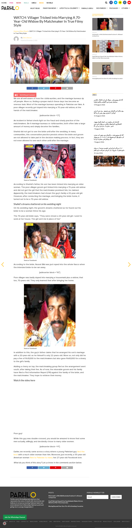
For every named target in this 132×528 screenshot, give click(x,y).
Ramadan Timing (87, 521)
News (18, 3)
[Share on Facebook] (32, 88)
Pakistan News (49, 8)
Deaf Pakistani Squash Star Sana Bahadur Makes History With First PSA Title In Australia (65, 502)
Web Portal (57, 521)
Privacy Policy (107, 521)
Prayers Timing (75, 521)
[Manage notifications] (4, 523)
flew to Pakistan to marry (41, 458)
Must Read (35, 8)
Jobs (50, 521)
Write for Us (125, 521)
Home (4, 3)
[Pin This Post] (55, 88)
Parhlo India (34, 521)
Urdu (34, 3)
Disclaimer (117, 521)
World (50, 3)
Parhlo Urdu (87, 8)
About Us (12, 521)
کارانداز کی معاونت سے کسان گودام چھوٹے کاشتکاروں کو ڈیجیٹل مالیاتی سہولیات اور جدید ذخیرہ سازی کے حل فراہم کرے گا (108, 124)
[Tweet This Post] (44, 88)
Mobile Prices (43, 521)
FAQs (17, 521)
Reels (26, 3)
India (41, 3)
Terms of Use (97, 521)
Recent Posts (97, 16)
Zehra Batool (27, 37)
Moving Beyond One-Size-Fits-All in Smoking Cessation (65, 506)
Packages (113, 8)
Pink (11, 3)
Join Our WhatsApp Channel (15, 517)
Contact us (24, 521)
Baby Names (66, 521)
